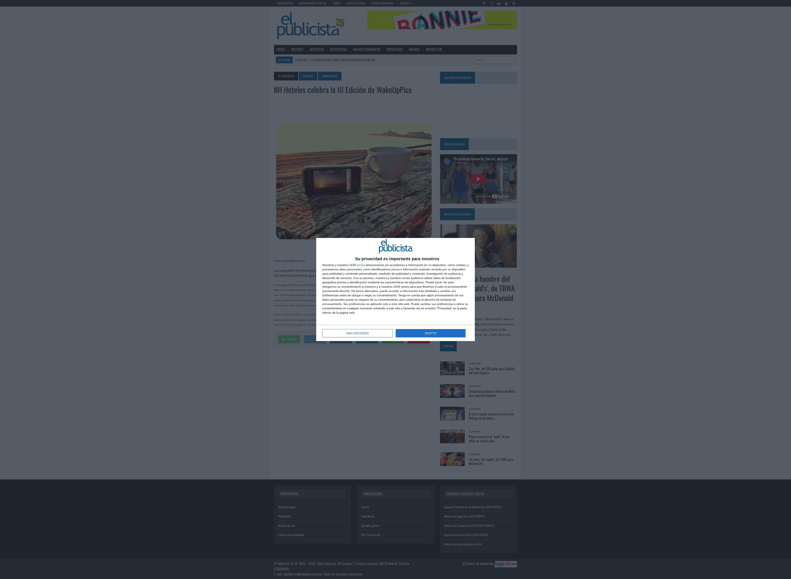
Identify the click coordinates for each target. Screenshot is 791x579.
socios (361, 265)
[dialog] (395, 289)
